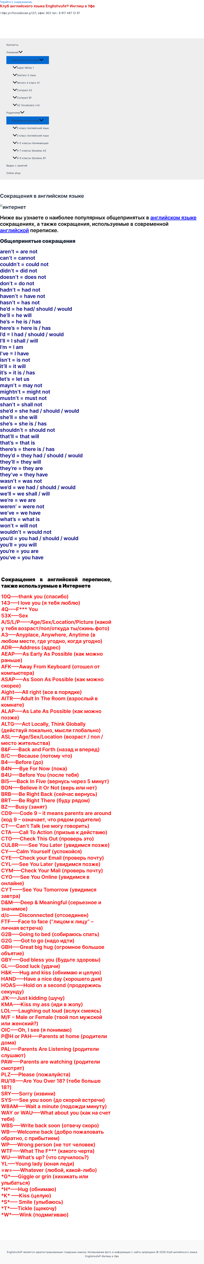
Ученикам (12, 52)
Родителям (13, 112)
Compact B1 (24, 97)
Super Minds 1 (25, 67)
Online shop (13, 173)
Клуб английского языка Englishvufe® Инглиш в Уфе (47, 6)
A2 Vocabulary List (28, 105)
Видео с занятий (16, 165)
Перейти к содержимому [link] (16, 2)
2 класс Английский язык (33, 128)
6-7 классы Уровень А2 (31, 150)
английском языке (173, 217)
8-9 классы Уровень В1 (31, 158)
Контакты (12, 44)
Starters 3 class (26, 75)
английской (14, 230)
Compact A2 (24, 90)
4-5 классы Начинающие (32, 143)
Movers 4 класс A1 (28, 82)
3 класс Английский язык (33, 135)
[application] (20, 52)
